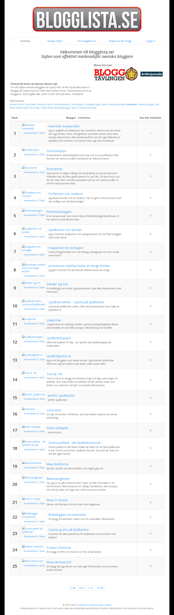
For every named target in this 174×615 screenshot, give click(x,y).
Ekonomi (41, 104)
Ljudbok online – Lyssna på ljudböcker (76, 302)
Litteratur (132, 104)
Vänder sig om (57, 284)
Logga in (150, 41)
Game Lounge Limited (100, 604)
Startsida (25, 41)
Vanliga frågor (55, 41)
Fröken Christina (59, 548)
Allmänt (13, 104)
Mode (12, 107)
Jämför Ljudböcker (61, 395)
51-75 (90, 587)
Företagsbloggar (92, 104)
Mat (157, 104)
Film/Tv (50, 104)
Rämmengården (58, 479)
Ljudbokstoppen (59, 338)
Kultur (122, 104)
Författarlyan (56, 151)
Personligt (35, 107)
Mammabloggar (146, 104)
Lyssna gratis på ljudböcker (68, 530)
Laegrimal (54, 320)
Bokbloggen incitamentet (67, 515)
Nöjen (26, 107)
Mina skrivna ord (59, 562)
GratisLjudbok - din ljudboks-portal (74, 443)
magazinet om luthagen (65, 248)
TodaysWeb (82, 604)
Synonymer (55, 169)
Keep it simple (57, 500)
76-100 (100, 587)
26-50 (81, 587)
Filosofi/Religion (62, 104)
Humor (104, 104)
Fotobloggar (77, 104)
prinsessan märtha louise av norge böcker (79, 266)
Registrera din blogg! (120, 41)
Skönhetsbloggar (62, 107)
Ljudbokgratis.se (59, 356)
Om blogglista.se (86, 41)
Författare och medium (65, 194)
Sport (74, 107)
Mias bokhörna (57, 464)
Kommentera (30, 132)
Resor (50, 107)
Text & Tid (54, 374)
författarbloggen (59, 212)
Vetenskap (91, 107)
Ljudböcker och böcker (65, 230)
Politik (44, 107)
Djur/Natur (31, 104)
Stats (42, 132)
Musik (19, 107)
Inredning (113, 104)
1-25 (73, 587)
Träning (81, 107)
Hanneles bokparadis (63, 126)
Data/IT (21, 104)
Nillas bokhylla (57, 428)
